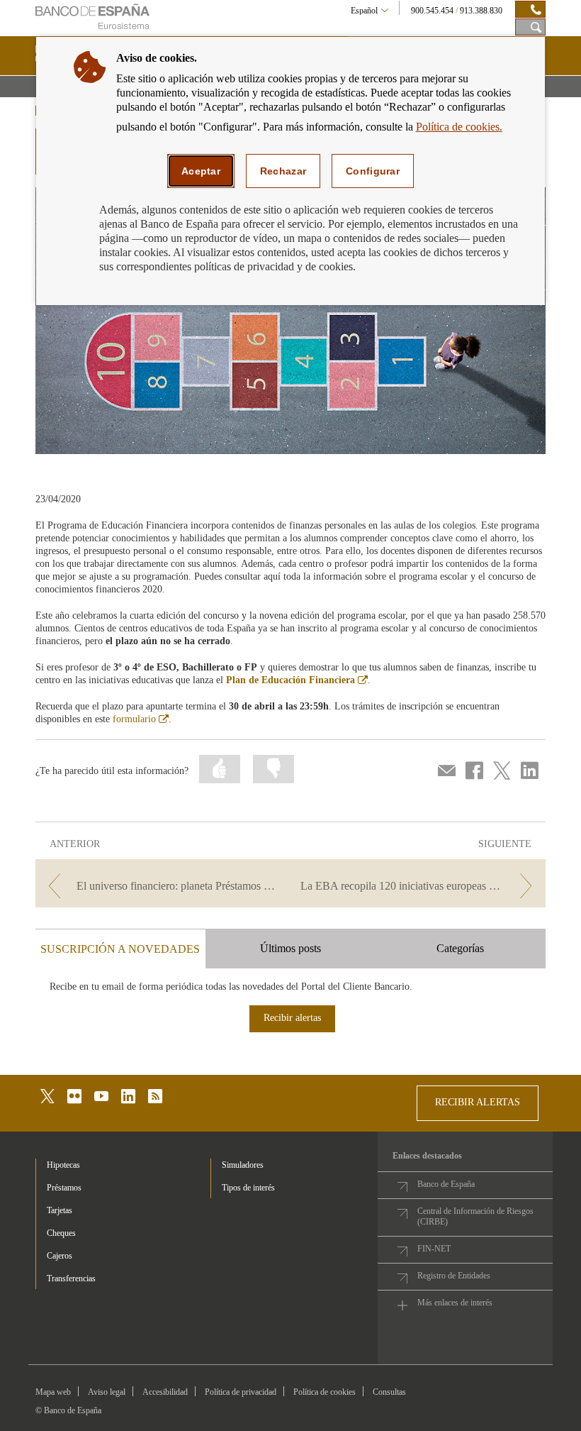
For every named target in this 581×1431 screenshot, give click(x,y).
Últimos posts (290, 948)
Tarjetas (59, 1210)
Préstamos (64, 1188)
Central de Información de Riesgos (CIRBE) (475, 1216)
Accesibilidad (165, 1392)
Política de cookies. (459, 127)
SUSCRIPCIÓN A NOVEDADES (120, 949)
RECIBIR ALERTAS (477, 1102)
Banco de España (446, 1184)
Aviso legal (106, 1392)
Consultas (389, 1392)
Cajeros (59, 1256)
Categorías (460, 948)
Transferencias (71, 1278)
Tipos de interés (248, 1188)
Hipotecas (63, 1165)
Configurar (373, 171)
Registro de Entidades (453, 1276)
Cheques (61, 1233)
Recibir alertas (292, 1017)
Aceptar (200, 171)
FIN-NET (434, 1249)
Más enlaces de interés (454, 1303)
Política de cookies (324, 1392)
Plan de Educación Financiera (297, 680)
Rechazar (283, 171)
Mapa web (53, 1392)
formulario (141, 719)
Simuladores (243, 1165)
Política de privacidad (240, 1392)
